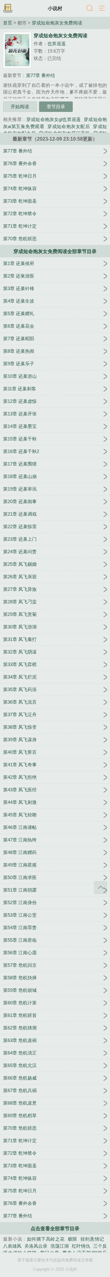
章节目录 (56, 106)
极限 (72, 1239)
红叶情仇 (81, 1246)
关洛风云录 (35, 1246)
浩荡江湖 (59, 1246)
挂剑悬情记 (92, 1239)
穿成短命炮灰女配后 (68, 126)
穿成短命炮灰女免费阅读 (57, 22)
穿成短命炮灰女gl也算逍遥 (53, 119)
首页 (7, 22)
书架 (7, 8)
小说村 (55, 8)
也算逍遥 (56, 43)
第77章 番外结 (40, 75)
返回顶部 (100, 887)
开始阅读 (20, 106)
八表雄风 (12, 1246)
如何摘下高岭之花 (46, 1239)
